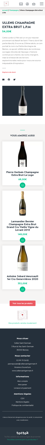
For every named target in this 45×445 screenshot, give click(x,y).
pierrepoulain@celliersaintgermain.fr (22, 363)
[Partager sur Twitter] (14, 79)
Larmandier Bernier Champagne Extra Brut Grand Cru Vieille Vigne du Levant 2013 (22, 225)
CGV (22, 398)
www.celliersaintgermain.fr (22, 370)
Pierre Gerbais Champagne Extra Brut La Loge (22, 173)
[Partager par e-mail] (3, 79)
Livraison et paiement (22, 387)
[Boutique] (21, 3)
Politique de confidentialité (22, 405)
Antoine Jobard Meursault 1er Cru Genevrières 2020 (22, 277)
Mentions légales (22, 401)
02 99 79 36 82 (22, 360)
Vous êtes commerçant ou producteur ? (22, 439)
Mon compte (22, 381)
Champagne (14, 10)
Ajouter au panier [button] (22, 185)
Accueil (5, 10)
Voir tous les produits (23, 303)
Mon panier (22, 384)
